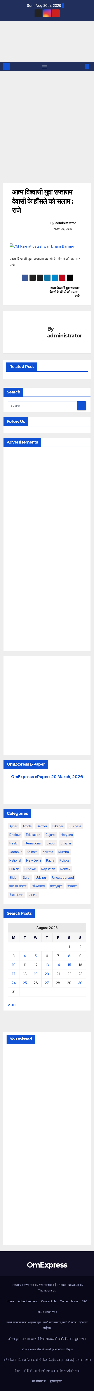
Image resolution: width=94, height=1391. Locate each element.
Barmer (42, 826)
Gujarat (50, 835)
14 (58, 965)
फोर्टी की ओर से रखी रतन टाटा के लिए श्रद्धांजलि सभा (52, 1370)
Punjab (14, 869)
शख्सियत (72, 886)
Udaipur (41, 877)
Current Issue (69, 1301)
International (32, 843)
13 (47, 965)
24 (14, 983)
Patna (50, 860)
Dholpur (15, 835)
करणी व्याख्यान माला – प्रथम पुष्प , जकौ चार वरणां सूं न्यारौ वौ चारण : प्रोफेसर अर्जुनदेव (47, 1325)
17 (14, 974)
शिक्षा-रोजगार (16, 895)
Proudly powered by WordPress (33, 1284)
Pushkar (30, 869)
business (75, 826)
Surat (26, 877)
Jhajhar (66, 843)
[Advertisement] (47, 120)
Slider (13, 877)
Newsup (73, 1284)
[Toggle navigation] (44, 66)
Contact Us (48, 1301)
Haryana (67, 835)
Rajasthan (48, 869)
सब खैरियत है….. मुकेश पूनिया (47, 1381)
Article (27, 826)
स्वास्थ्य (33, 895)
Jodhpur (15, 852)
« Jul (12, 1005)
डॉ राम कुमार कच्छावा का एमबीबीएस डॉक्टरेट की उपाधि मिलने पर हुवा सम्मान (47, 1338)
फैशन (17, 1370)
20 (47, 974)
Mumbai (64, 852)
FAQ (84, 1301)
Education (33, 835)
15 (69, 965)
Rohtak (65, 869)
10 (14, 965)
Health (14, 843)
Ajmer (13, 826)
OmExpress (11, 41)
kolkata (32, 852)
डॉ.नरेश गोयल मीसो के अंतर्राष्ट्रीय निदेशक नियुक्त (47, 1349)
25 (25, 983)
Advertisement (28, 1301)
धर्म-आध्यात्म (38, 886)
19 (36, 974)
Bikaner (57, 826)
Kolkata (48, 852)
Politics (64, 860)
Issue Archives (47, 1311)
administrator (65, 223)
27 (47, 983)
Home (10, 1301)
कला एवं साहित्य (17, 886)
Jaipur (51, 843)
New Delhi (33, 860)
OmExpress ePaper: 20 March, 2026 (47, 776)
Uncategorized (63, 877)
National (15, 860)
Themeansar (46, 1290)
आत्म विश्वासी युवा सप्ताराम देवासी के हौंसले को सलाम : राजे (65, 292)
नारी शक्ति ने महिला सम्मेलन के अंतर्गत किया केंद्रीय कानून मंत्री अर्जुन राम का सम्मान (47, 1360)
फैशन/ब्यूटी (56, 886)
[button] (80, 66)
